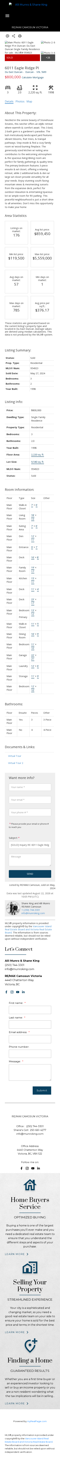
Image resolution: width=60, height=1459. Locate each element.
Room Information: (19, 489)
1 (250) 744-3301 (31, 909)
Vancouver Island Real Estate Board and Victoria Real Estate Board (28, 929)
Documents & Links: (20, 747)
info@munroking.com (33, 913)
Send (30, 873)
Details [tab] (9, 101)
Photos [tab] (20, 101)
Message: (15, 1061)
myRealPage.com (37, 1421)
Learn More (15, 1254)
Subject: (13, 837)
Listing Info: (14, 402)
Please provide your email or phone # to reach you (29, 825)
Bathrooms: (14, 704)
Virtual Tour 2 (15, 763)
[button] (6, 992)
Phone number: (19, 1046)
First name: (16, 1003)
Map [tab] (29, 101)
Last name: (16, 1017)
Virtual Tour (14, 755)
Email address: (18, 1032)
